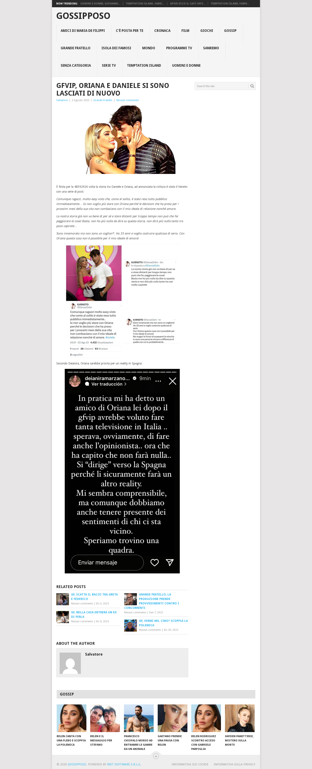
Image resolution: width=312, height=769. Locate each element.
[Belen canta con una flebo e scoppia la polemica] (71, 718)
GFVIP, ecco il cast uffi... (187, 3)
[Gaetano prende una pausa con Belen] (172, 718)
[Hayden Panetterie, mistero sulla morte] (240, 718)
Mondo (148, 48)
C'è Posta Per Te (129, 31)
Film (185, 31)
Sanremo (211, 48)
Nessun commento (127, 100)
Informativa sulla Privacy (234, 764)
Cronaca (162, 31)
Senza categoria (76, 65)
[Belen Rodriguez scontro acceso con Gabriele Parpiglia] (206, 718)
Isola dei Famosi (116, 48)
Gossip (230, 31)
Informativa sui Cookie (190, 764)
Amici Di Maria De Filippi (83, 31)
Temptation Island (144, 65)
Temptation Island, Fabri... (230, 3)
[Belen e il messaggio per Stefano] (105, 718)
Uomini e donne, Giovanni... (100, 3)
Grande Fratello (75, 48)
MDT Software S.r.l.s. (124, 764)
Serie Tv (109, 65)
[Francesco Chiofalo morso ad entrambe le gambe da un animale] (139, 718)
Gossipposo (83, 15)
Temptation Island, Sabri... (145, 3)
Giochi (206, 31)
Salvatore (62, 100)
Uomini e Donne (186, 65)
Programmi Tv (179, 48)
